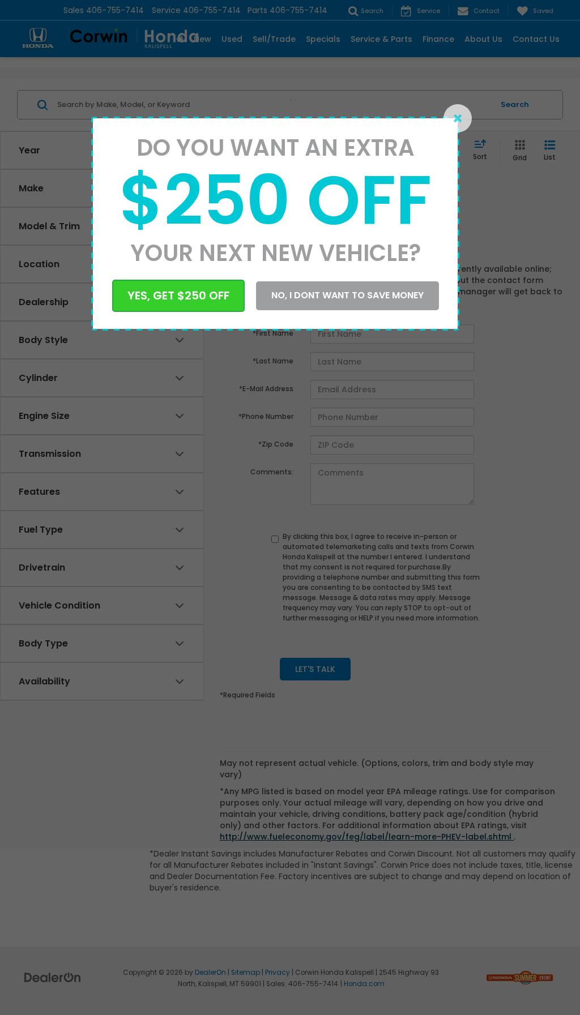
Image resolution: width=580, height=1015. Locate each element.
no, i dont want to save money (347, 295)
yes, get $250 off (178, 295)
